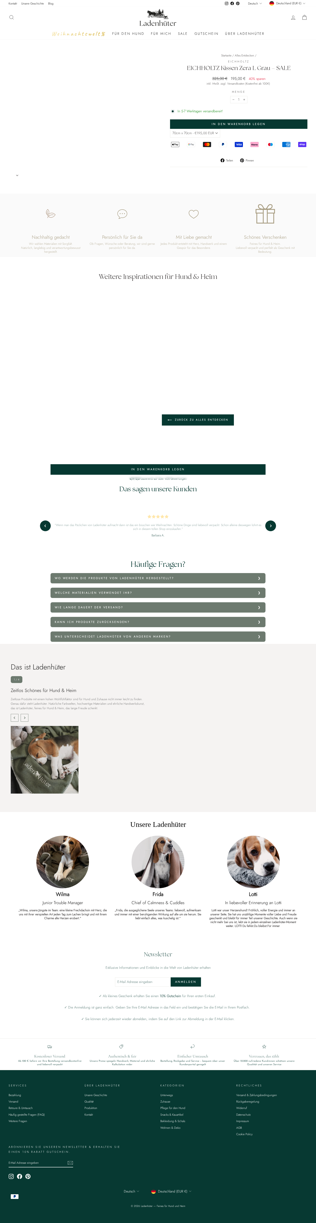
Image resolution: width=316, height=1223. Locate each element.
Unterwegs (166, 1095)
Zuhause (165, 1101)
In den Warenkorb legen (158, 469)
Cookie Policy (244, 1134)
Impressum (242, 1121)
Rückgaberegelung (247, 1101)
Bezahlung (15, 1095)
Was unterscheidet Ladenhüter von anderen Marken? (113, 636)
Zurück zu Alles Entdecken (201, 420)
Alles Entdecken (244, 55)
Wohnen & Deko (170, 1128)
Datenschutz (243, 1114)
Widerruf (241, 1108)
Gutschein (207, 33)
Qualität (89, 1101)
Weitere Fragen (18, 1121)
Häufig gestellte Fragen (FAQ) (27, 1114)
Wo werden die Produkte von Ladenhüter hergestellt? (114, 578)
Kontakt (13, 3)
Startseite (226, 55)
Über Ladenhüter (244, 33)
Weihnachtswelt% (79, 33)
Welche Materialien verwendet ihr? (93, 593)
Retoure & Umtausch (21, 1108)
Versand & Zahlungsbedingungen (256, 1095)
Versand (13, 1101)
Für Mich (161, 33)
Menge (238, 92)
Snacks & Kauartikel (171, 1114)
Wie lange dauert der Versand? (89, 607)
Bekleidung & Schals (172, 1121)
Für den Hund (128, 33)
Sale (183, 33)
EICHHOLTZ (239, 61)
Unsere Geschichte (32, 3)
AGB (239, 1128)
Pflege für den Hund (172, 1108)
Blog (51, 3)
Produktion (90, 1108)
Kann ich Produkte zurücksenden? (92, 622)
